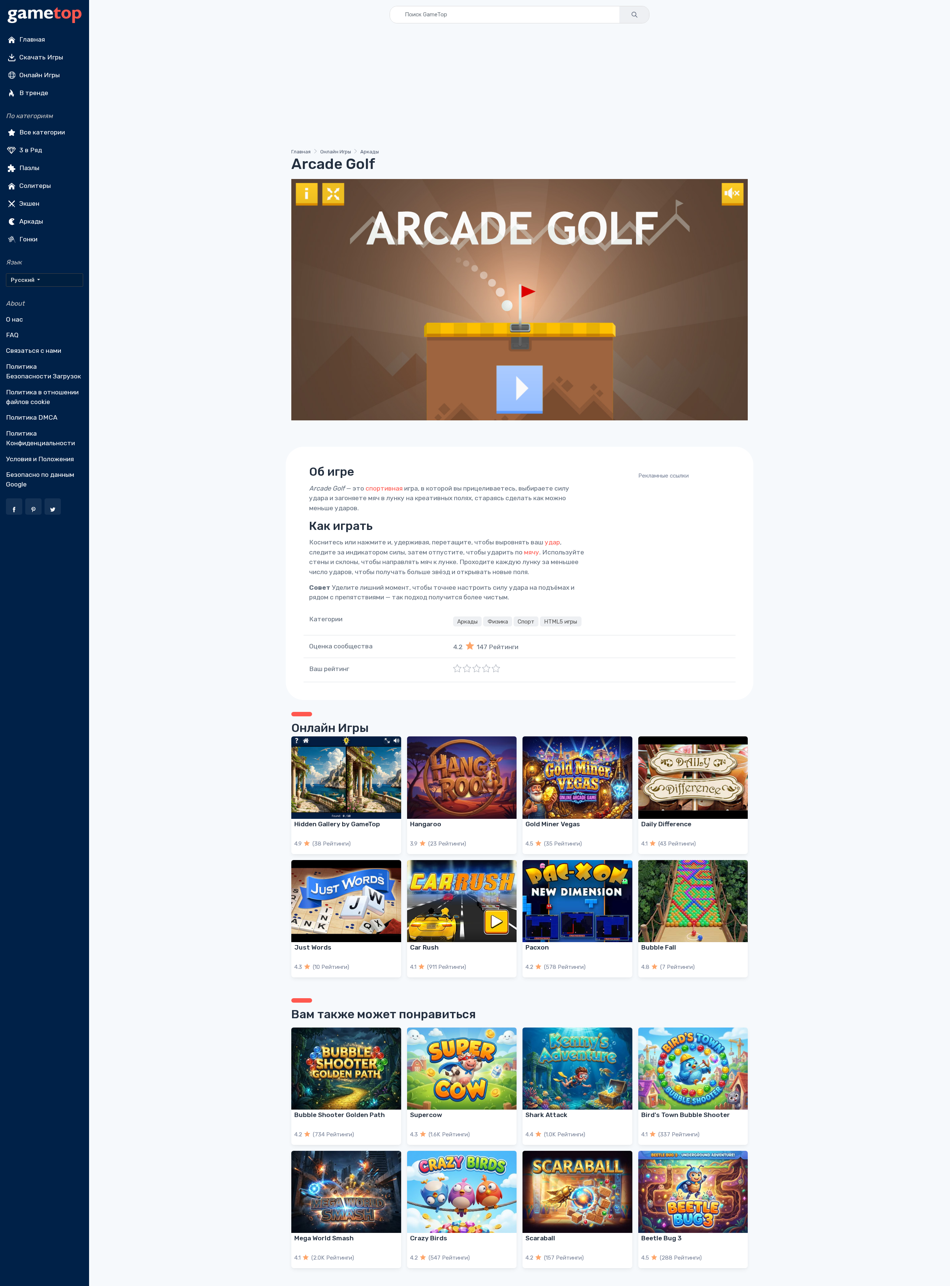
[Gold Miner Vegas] (577, 777)
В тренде (33, 93)
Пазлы (28, 168)
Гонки (27, 239)
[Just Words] (346, 901)
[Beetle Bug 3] (693, 1192)
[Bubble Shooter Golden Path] (346, 1069)
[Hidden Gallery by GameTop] (346, 777)
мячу (531, 552)
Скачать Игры (40, 57)
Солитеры (34, 185)
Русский (23, 280)
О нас (14, 319)
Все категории (41, 132)
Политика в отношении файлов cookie (42, 397)
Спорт (526, 621)
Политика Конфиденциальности (40, 438)
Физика (498, 621)
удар (552, 542)
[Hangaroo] (462, 777)
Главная (31, 39)
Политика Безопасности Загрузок (43, 371)
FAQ (12, 335)
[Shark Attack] (577, 1069)
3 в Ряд (30, 150)
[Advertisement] (514, 87)
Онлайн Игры (39, 75)
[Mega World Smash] (346, 1192)
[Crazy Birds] (462, 1192)
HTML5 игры (560, 621)
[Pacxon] (577, 901)
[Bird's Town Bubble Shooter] (693, 1069)
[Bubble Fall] (693, 901)
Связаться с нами (33, 350)
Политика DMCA (32, 417)
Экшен (28, 203)
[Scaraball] (577, 1192)
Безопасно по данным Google (40, 479)
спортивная (384, 488)
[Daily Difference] (693, 777)
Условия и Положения (40, 459)
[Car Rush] (462, 901)
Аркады (30, 221)
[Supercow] (462, 1069)
